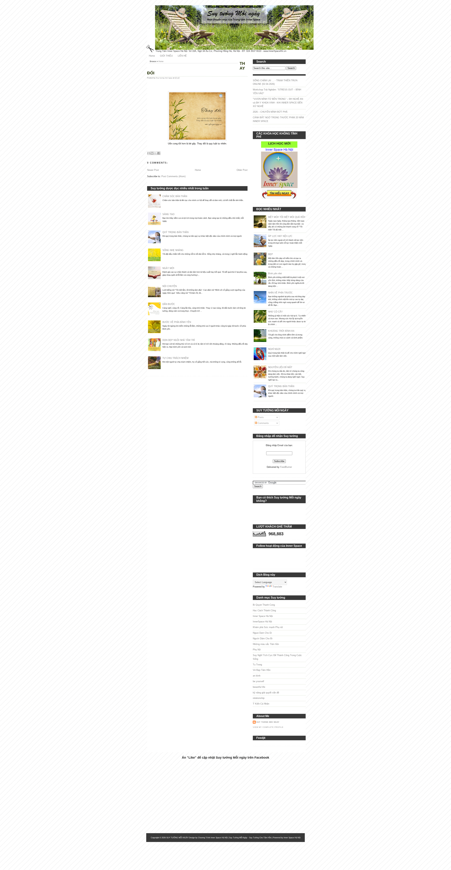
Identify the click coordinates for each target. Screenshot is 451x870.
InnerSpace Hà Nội (262, 621)
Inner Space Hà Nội (263, 616)
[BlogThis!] (152, 153)
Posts (260, 417)
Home (152, 55)
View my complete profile (268, 727)
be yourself (258, 681)
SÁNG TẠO (168, 214)
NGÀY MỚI (168, 268)
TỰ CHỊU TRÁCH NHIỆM (175, 358)
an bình (256, 675)
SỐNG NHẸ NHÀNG (172, 250)
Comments (263, 423)
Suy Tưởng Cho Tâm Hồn (260, 838)
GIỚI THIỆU (166, 55)
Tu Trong (257, 664)
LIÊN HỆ (182, 55)
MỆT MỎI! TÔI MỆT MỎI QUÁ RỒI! (286, 217)
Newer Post (153, 170)
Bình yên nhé (275, 273)
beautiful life (259, 687)
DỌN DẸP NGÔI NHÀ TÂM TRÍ (178, 340)
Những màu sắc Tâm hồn (266, 644)
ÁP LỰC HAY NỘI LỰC (280, 236)
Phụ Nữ (257, 649)
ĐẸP (270, 254)
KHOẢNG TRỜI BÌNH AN (281, 331)
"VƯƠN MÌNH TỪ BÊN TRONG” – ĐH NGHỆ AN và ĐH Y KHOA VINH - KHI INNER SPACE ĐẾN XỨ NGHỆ (278, 103)
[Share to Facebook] (158, 153)
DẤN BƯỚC (168, 304)
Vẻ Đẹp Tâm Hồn (261, 670)
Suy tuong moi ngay (164, 78)
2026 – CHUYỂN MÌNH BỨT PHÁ (270, 112)
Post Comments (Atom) (173, 176)
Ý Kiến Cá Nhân (261, 703)
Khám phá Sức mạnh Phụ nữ (268, 627)
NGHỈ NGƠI (274, 349)
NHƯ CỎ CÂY (275, 311)
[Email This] (148, 153)
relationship (258, 698)
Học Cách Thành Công (264, 610)
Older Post (242, 170)
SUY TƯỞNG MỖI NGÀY (177, 838)
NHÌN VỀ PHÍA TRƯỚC (280, 292)
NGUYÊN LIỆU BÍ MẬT (280, 367)
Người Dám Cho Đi (262, 638)
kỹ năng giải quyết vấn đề (266, 692)
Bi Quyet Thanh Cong (264, 605)
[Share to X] (155, 153)
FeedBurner (286, 467)
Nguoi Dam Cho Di (262, 633)
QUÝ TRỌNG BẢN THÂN (175, 232)
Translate (277, 586)
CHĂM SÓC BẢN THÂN (174, 196)
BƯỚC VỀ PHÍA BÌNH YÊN (176, 322)
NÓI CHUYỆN (169, 286)
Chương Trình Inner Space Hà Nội (212, 838)
